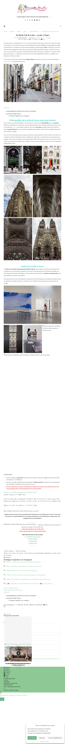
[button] (32, 619)
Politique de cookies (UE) (10, 683)
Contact (6, 680)
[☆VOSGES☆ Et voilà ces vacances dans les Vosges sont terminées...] (32, 563)
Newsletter (7, 681)
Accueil (5, 31)
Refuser (42, 738)
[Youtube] (34, 20)
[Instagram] (29, 20)
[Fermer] (2, 699)
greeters (14, 127)
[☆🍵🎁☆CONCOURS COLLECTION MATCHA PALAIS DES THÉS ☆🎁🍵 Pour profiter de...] (32, 585)
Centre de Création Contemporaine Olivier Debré (20, 492)
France (25, 31)
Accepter (32, 738)
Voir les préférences (55, 738)
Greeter (11, 590)
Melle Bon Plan (23, 38)
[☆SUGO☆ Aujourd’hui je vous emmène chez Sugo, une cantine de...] (32, 567)
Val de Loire (19, 590)
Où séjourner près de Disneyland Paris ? (18, 663)
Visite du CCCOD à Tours (14, 114)
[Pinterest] (32, 20)
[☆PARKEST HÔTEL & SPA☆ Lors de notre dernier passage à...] (32, 572)
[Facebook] (25, 20)
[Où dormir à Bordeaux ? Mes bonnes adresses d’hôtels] (18, 631)
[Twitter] (27, 20)
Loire (14, 590)
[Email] (37, 20)
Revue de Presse (8, 685)
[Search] (60, 26)
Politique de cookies (44, 741)
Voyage (12, 31)
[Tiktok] (39, 20)
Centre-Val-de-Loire (34, 31)
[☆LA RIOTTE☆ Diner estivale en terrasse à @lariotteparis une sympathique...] (32, 576)
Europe (18, 31)
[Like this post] (16, 604)
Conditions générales (9, 678)
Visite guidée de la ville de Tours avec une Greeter (21, 111)
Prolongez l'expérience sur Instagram (19, 116)
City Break (6, 590)
